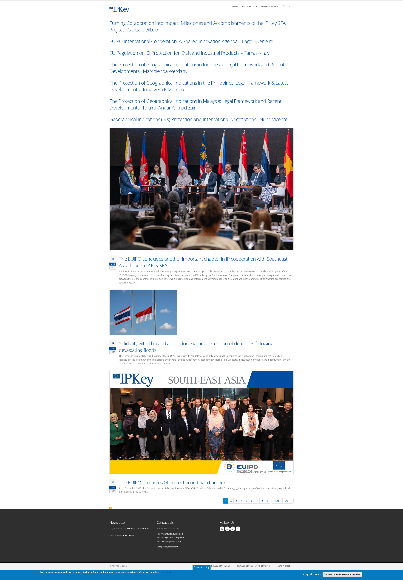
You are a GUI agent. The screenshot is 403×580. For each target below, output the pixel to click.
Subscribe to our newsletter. (136, 528)
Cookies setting (201, 567)
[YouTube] (222, 529)
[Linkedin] (232, 529)
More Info (166, 572)
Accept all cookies (311, 574)
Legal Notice (283, 566)
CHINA (235, 6)
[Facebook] (238, 529)
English (286, 6)
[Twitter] (227, 529)
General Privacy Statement (215, 566)
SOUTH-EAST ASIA (269, 6)
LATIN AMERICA (249, 6)
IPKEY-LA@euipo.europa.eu (169, 541)
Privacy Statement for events (253, 566)
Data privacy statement (167, 546)
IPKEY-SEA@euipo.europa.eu (170, 537)
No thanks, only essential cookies (342, 574)
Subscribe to (110, 508)
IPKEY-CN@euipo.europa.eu (170, 533)
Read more (128, 535)
